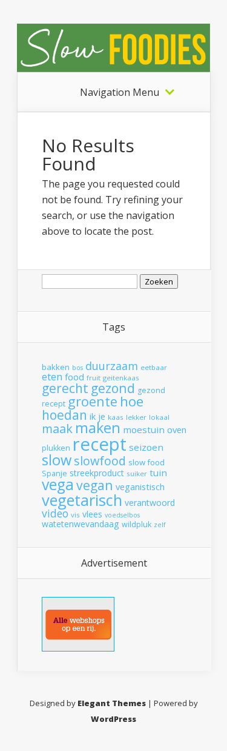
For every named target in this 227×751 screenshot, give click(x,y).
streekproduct (97, 473)
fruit (93, 377)
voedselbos (122, 515)
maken (97, 427)
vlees (92, 514)
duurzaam (111, 366)
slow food (146, 462)
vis (75, 514)
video (55, 513)
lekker (136, 417)
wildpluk (136, 524)
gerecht (65, 388)
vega (58, 484)
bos (77, 367)
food (74, 377)
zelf (160, 524)
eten (52, 376)
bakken (56, 367)
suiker (137, 473)
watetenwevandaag (80, 524)
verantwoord (150, 502)
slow (56, 460)
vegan (94, 485)
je (101, 416)
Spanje (54, 473)
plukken (56, 448)
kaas (115, 417)
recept (100, 444)
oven (176, 429)
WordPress (113, 718)
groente (92, 401)
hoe (131, 401)
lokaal (159, 417)
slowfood (100, 461)
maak (57, 428)
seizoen (146, 447)
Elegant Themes (111, 703)
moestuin (144, 429)
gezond (113, 388)
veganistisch (140, 486)
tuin (158, 472)
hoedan (64, 414)
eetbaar (153, 367)
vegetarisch (82, 500)
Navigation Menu (119, 92)
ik (93, 416)
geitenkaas (121, 377)
